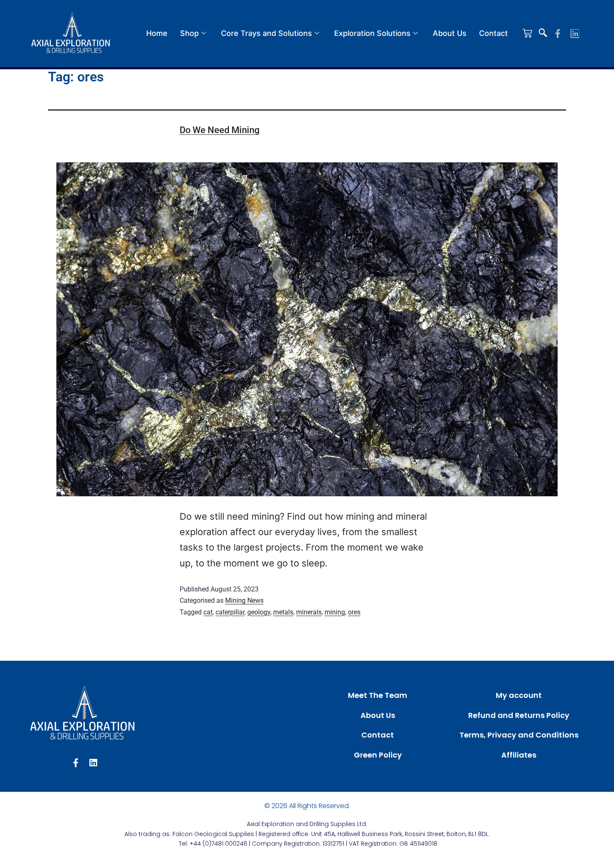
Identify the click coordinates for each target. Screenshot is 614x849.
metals (283, 612)
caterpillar (230, 612)
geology (258, 612)
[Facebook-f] (557, 33)
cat (208, 612)
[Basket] (527, 33)
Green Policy (378, 755)
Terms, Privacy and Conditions (518, 735)
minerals (309, 612)
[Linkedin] (575, 33)
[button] (543, 33)
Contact (493, 33)
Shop (189, 33)
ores (354, 612)
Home (156, 33)
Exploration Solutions (372, 33)
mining (335, 612)
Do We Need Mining (219, 130)
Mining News (244, 600)
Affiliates (518, 755)
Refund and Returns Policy (518, 715)
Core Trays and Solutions (266, 33)
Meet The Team (377, 695)
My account (519, 695)
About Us (450, 33)
